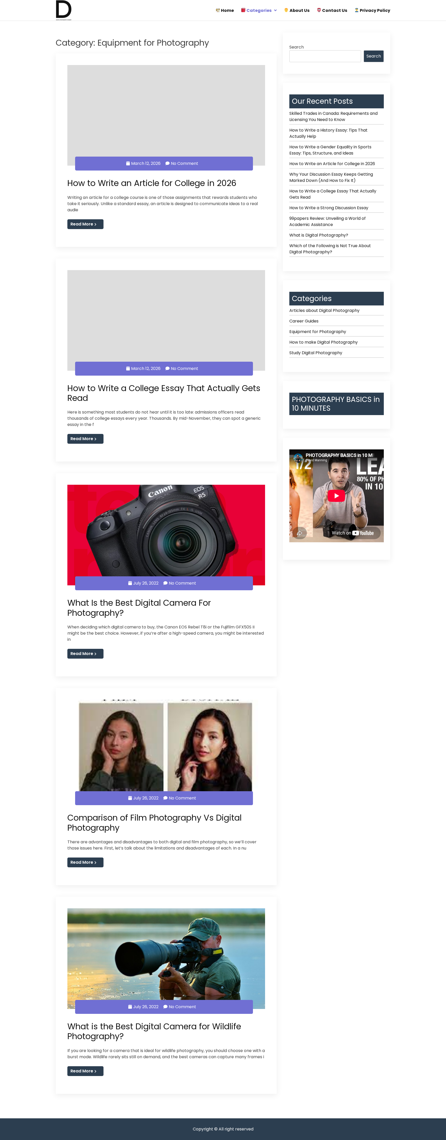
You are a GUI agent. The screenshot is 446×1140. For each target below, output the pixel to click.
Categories (259, 10)
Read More (81, 224)
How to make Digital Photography (323, 342)
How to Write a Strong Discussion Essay (328, 208)
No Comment (184, 163)
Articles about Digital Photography (324, 310)
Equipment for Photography (317, 332)
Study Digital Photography (315, 353)
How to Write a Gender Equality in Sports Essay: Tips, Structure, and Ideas (330, 150)
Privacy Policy (374, 10)
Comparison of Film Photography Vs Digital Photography (154, 822)
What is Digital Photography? (318, 235)
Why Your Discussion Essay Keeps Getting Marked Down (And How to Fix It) (331, 177)
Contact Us (334, 10)
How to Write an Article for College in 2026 (151, 183)
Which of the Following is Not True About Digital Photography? (330, 249)
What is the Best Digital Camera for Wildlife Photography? (154, 1031)
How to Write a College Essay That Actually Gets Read (163, 393)
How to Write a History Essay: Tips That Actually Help (328, 133)
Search (296, 47)
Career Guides (303, 321)
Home (227, 10)
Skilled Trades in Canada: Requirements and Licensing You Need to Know (333, 116)
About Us (299, 10)
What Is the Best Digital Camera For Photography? (139, 607)
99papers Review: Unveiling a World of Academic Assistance (327, 221)
